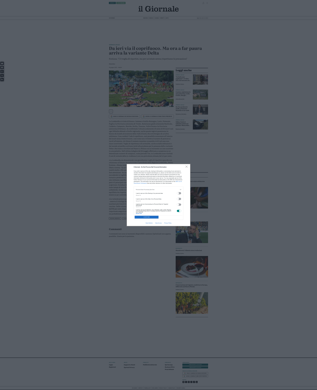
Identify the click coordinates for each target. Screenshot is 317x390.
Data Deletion (149, 223)
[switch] (179, 193)
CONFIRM (147, 217)
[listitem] (158, 189)
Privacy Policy (167, 223)
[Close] (187, 167)
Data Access (158, 223)
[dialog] (158, 195)
